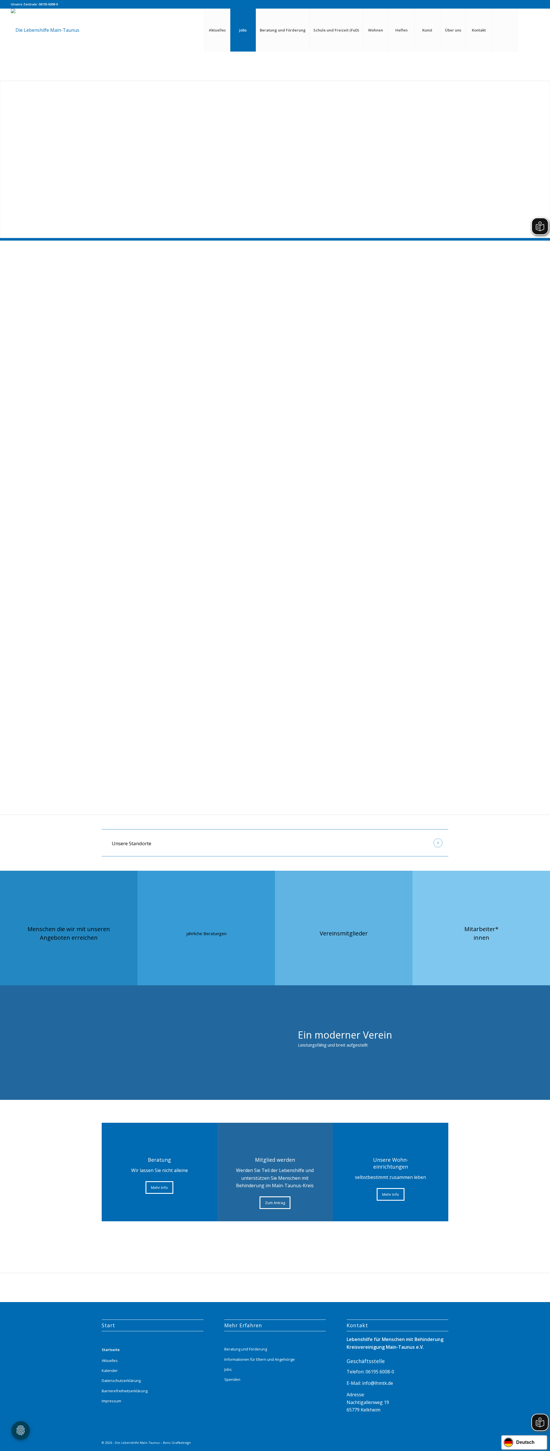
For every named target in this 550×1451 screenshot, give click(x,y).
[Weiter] (545, 153)
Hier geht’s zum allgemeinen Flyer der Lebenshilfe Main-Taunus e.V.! (178, 694)
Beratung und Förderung (245, 1349)
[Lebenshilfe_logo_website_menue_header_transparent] (45, 30)
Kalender (110, 1370)
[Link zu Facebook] (535, 29)
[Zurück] (5, 153)
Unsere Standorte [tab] (131, 843)
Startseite (111, 1349)
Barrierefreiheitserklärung (125, 1390)
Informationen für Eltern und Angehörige (259, 1359)
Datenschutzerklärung (121, 1380)
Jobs (228, 1369)
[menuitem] (217, 30)
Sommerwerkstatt (408, 755)
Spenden (232, 1379)
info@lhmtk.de (377, 1383)
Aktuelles (110, 1360)
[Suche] (504, 30)
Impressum (111, 1400)
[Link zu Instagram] (526, 29)
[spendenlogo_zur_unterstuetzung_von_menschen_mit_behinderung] (183, 717)
